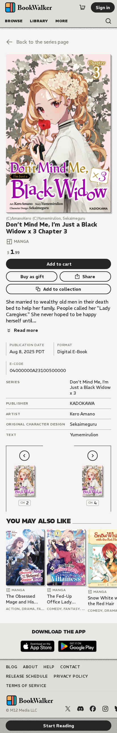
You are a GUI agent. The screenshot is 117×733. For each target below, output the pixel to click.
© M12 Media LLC (21, 710)
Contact (70, 667)
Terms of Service (26, 686)
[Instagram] (105, 708)
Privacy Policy (71, 676)
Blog (12, 667)
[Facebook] (92, 708)
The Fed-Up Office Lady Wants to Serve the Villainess (63, 599)
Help (49, 667)
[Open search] (108, 21)
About (30, 667)
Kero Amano (82, 414)
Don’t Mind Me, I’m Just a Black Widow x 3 (90, 387)
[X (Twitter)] (67, 708)
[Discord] (80, 708)
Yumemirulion (84, 434)
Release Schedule (27, 676)
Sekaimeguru (83, 424)
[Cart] (82, 7)
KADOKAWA (82, 403)
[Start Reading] (58, 133)
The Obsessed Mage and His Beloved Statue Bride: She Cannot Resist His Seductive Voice (24, 599)
